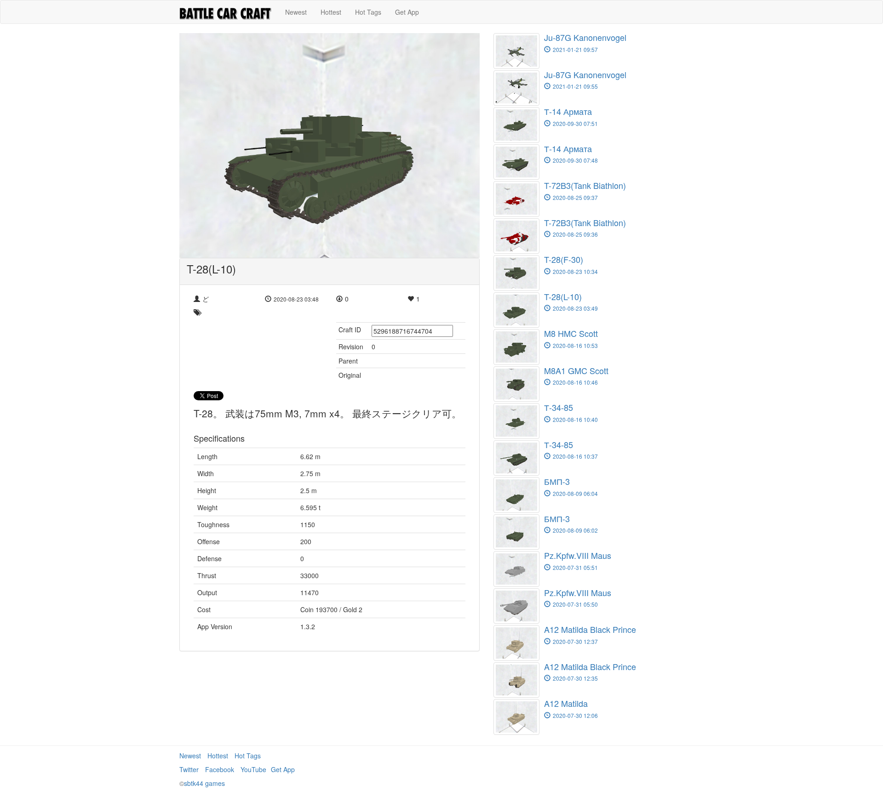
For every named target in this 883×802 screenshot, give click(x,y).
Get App (407, 12)
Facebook (219, 769)
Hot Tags (368, 12)
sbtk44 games (204, 783)
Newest (296, 12)
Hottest (331, 12)
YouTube (253, 769)
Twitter (189, 769)
